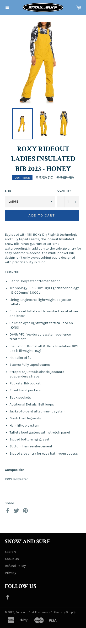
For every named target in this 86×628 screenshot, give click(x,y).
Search (10, 552)
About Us (12, 559)
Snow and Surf (25, 612)
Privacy (10, 573)
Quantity (64, 190)
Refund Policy (15, 566)
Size (8, 190)
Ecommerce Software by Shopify (55, 612)
